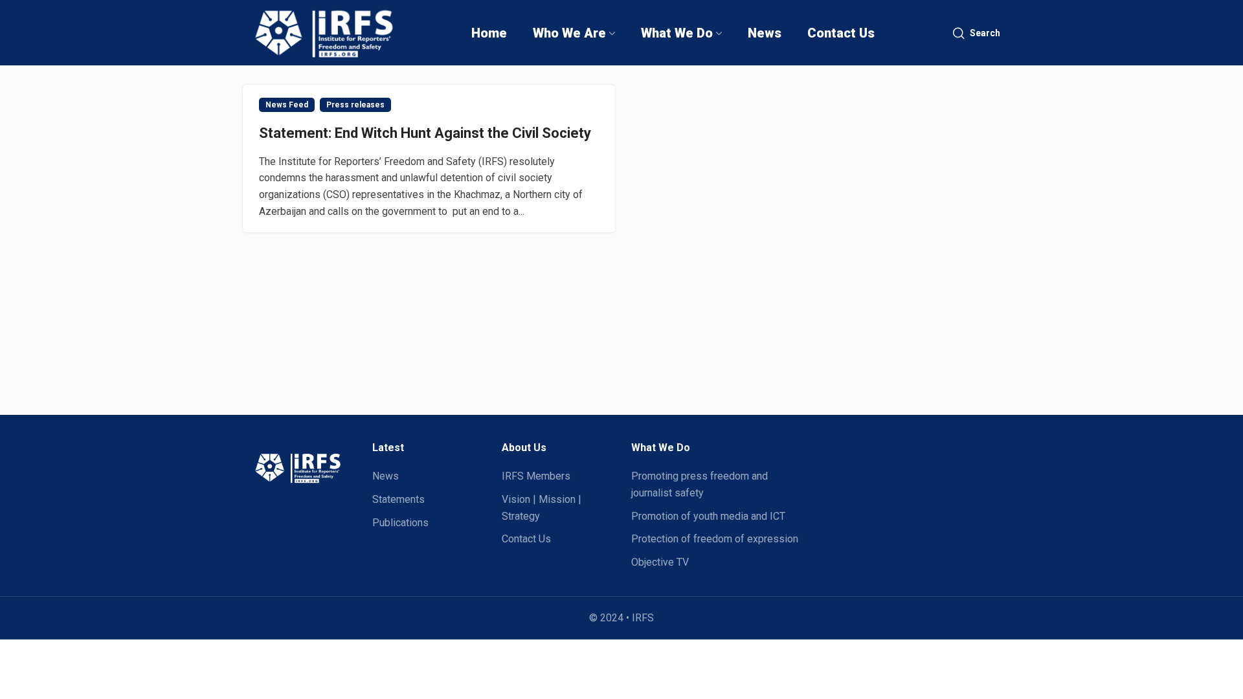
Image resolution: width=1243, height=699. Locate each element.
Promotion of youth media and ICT (708, 516)
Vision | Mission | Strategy (541, 507)
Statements (398, 499)
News (385, 476)
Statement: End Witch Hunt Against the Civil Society (425, 133)
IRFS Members (536, 476)
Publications (400, 522)
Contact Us (526, 539)
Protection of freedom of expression (714, 539)
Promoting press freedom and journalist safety (699, 484)
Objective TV (660, 562)
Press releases (355, 104)
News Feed (286, 104)
